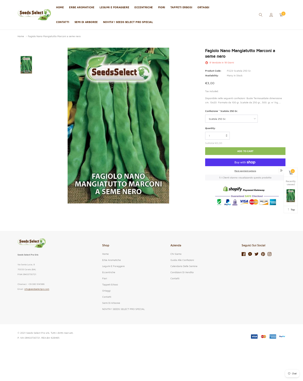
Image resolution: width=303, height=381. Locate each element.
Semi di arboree (86, 21)
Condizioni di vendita (182, 272)
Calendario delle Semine (183, 266)
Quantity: (210, 128)
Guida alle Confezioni (182, 259)
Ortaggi (203, 7)
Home (60, 7)
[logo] (34, 14)
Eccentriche (143, 7)
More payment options (245, 170)
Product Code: (213, 70)
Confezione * (221, 110)
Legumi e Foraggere (114, 7)
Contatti (62, 21)
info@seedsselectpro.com (36, 289)
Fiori (161, 7)
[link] (260, 14)
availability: (212, 75)
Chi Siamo (175, 253)
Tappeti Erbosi (181, 7)
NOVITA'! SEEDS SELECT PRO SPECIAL (128, 21)
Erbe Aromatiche (81, 7)
